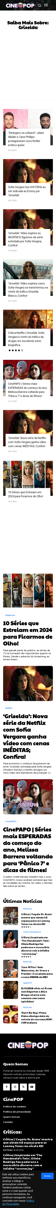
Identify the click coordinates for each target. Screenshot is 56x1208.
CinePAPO (10, 821)
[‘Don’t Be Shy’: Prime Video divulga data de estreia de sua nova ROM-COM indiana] (10, 1014)
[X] (23, 1087)
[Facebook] (6, 1087)
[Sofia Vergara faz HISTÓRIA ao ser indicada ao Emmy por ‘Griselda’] (28, 177)
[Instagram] (15, 1087)
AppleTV (27, 983)
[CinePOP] (20, 6)
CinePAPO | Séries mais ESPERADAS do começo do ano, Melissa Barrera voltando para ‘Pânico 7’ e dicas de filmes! (28, 849)
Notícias (27, 909)
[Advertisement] (28, 62)
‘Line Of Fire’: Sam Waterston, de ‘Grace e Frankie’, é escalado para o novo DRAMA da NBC (37, 972)
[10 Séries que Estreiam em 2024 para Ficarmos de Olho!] (28, 478)
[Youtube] (31, 1087)
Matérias (10, 615)
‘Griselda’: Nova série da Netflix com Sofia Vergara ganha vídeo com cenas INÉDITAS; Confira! (27, 442)
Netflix (8, 708)
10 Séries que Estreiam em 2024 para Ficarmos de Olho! (27, 633)
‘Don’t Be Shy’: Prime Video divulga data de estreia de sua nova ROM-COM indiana (37, 1017)
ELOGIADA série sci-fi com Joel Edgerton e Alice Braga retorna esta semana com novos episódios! (36, 995)
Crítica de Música (32, 932)
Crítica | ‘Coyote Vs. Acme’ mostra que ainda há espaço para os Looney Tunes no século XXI (36, 919)
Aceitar (47, 1176)
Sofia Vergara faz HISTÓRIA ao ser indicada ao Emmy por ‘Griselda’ (27, 191)
